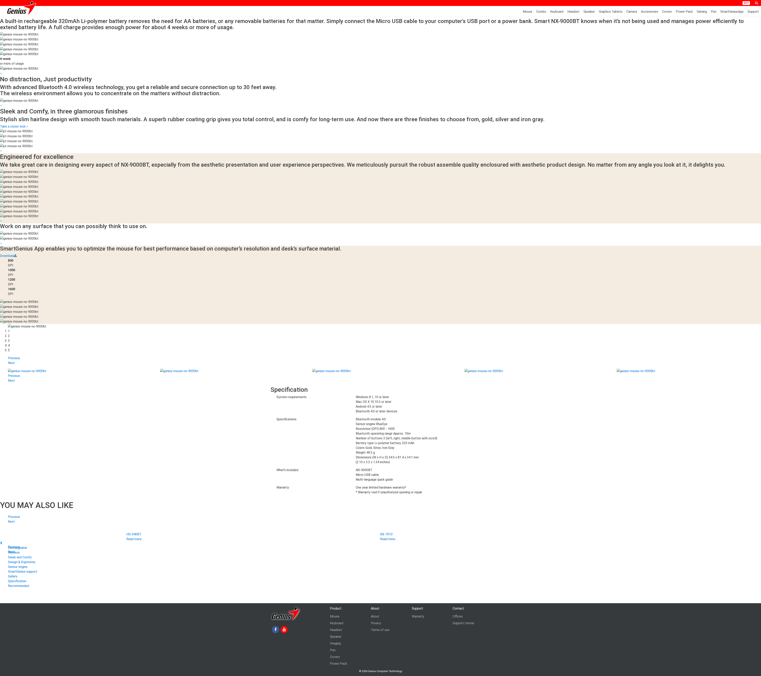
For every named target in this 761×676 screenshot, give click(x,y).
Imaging (335, 643)
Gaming (702, 11)
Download (7, 256)
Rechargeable (17, 548)
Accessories (649, 11)
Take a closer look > (14, 126)
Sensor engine (18, 567)
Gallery (12, 576)
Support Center (463, 623)
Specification (17, 581)
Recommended (18, 586)
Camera (631, 11)
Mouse (527, 11)
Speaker (589, 11)
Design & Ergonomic (22, 562)
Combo (541, 11)
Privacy (376, 623)
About (375, 616)
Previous (14, 358)
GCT (746, 3)
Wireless (14, 552)
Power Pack (684, 11)
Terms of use (380, 630)
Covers (667, 11)
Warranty (418, 616)
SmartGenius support (22, 571)
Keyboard (556, 11)
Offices (458, 616)
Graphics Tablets (610, 11)
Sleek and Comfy (20, 557)
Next (11, 363)
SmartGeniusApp (732, 11)
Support (753, 11)
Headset (573, 11)
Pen (713, 11)
